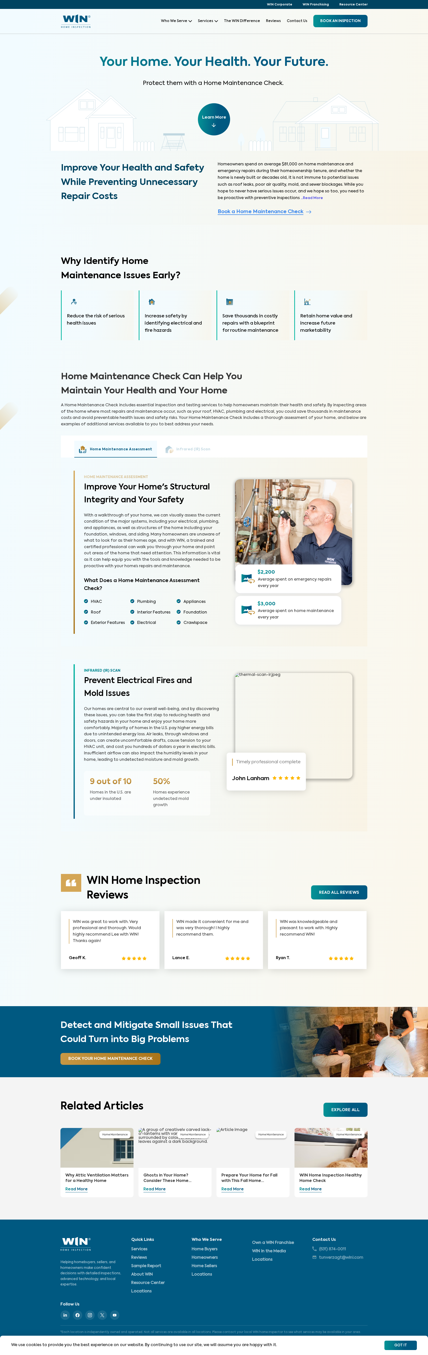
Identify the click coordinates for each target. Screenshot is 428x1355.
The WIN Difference (242, 21)
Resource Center (353, 4)
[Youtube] (114, 1315)
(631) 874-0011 (332, 1249)
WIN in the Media (269, 1251)
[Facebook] (77, 1315)
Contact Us (297, 21)
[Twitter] (102, 1315)
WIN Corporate (279, 4)
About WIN (142, 1275)
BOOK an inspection (340, 21)
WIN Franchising (316, 4)
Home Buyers (204, 1249)
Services (205, 21)
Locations (141, 1291)
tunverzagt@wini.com (341, 1258)
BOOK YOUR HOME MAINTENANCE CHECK (110, 1059)
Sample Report (146, 1266)
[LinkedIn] (65, 1315)
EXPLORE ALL (345, 1110)
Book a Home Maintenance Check (260, 211)
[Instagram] (90, 1315)
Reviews (273, 21)
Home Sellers (204, 1266)
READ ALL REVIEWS (339, 893)
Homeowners (205, 1258)
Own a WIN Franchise (273, 1243)
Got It (400, 1345)
